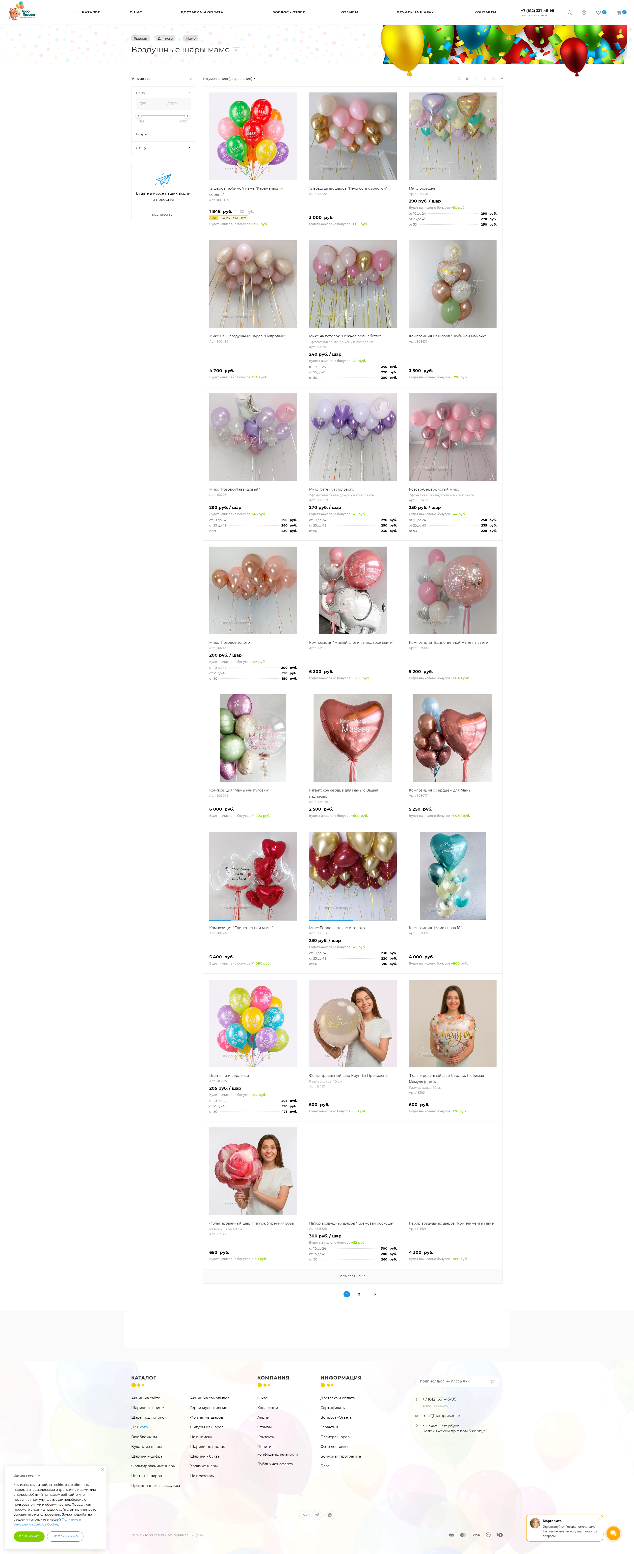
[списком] (493, 79)
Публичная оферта (275, 1464)
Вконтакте (304, 1515)
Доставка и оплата (337, 1398)
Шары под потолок (148, 1417)
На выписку (201, 1437)
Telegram (317, 1515)
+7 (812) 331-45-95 (537, 10)
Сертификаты (332, 1408)
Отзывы (264, 1427)
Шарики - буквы (205, 1456)
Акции (263, 1417)
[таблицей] (501, 79)
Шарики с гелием (147, 1408)
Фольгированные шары (153, 1466)
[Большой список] (467, 79)
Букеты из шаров (147, 1446)
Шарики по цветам (208, 1446)
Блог (324, 1466)
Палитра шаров (335, 1437)
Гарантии (329, 1427)
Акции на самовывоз (209, 1398)
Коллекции (267, 1408)
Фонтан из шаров (206, 1417)
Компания (273, 1378)
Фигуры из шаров (207, 1427)
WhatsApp (329, 1515)
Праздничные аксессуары (155, 1485)
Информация (341, 1378)
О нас (262, 1398)
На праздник (202, 1476)
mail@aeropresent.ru (442, 1415)
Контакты (266, 1437)
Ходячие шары (204, 1466)
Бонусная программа (340, 1456)
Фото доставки (334, 1446)
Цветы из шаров (146, 1476)
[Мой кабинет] (584, 13)
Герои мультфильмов (210, 1408)
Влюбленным (144, 1437)
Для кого (139, 1427)
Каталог (143, 1378)
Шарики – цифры (147, 1456)
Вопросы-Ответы (336, 1417)
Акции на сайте (145, 1398)
